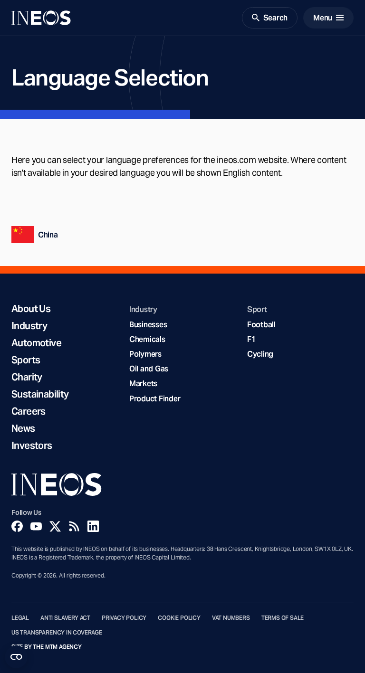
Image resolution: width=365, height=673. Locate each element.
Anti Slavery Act (65, 618)
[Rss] (74, 526)
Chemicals (147, 339)
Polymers (145, 354)
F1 (251, 339)
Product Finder (154, 398)
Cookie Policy (179, 618)
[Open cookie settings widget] (16, 656)
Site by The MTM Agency (46, 647)
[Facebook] (17, 526)
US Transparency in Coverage (56, 632)
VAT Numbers (231, 618)
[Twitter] (55, 526)
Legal (20, 618)
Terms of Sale (282, 618)
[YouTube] (36, 526)
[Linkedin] (93, 526)
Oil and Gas (148, 368)
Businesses (148, 324)
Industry (29, 326)
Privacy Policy (124, 618)
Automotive (36, 343)
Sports (25, 360)
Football (261, 324)
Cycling (260, 354)
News (23, 428)
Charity (26, 377)
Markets (143, 383)
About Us (30, 308)
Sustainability (40, 394)
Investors (31, 445)
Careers (28, 411)
